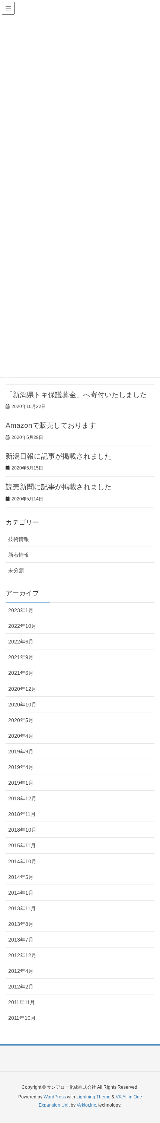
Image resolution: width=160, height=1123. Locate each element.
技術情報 (18, 539)
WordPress (55, 1097)
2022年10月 (22, 626)
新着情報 (18, 555)
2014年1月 (20, 893)
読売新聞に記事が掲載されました (59, 487)
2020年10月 (22, 705)
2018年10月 (22, 830)
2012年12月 (22, 955)
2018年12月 (22, 798)
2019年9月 (20, 752)
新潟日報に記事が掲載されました (59, 456)
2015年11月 (22, 845)
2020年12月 (22, 689)
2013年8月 (20, 924)
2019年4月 (20, 767)
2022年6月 (20, 642)
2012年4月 (20, 971)
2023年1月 (20, 610)
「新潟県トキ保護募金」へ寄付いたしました (76, 395)
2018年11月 (22, 814)
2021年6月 (20, 673)
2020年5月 (20, 720)
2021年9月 (20, 657)
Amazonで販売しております (51, 425)
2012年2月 (20, 987)
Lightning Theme (93, 1097)
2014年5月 (20, 877)
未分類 (16, 570)
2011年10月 (22, 1018)
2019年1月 (20, 783)
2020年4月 (20, 736)
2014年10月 (22, 861)
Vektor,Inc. (87, 1105)
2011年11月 (21, 1002)
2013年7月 (20, 940)
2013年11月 (22, 908)
